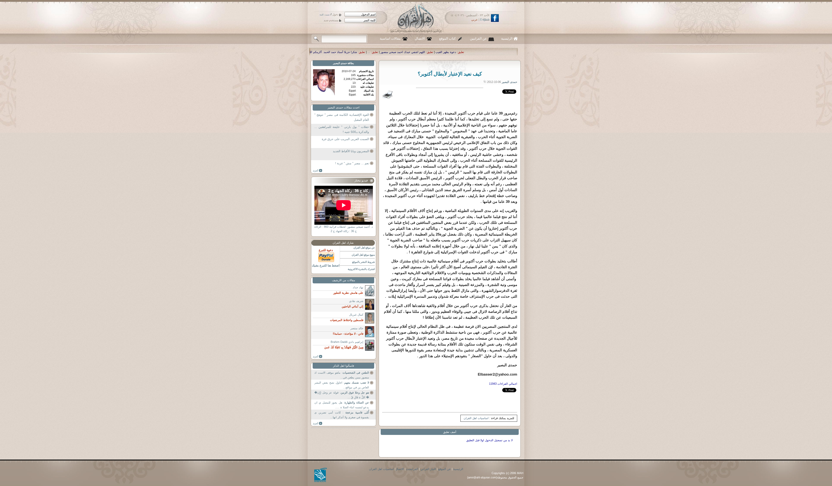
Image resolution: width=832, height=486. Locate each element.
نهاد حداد (358, 287)
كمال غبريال (356, 314)
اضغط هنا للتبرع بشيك (326, 265)
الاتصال (420, 38)
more (317, 170)
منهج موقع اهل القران (363, 254)
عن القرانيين (478, 38)
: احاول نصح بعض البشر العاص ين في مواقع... (341, 385)
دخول (335, 14)
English (484, 19)
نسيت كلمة (325, 14)
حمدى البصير (340, 63)
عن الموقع (444, 469)
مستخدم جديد (331, 20)
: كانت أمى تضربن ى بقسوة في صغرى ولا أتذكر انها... (341, 415)
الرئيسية (506, 38)
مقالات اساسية (390, 38)
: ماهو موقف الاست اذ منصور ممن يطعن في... (341, 375)
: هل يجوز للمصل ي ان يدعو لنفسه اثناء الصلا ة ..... (341, 405)
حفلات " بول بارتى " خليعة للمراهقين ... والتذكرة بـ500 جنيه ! (341, 129)
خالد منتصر (356, 328)
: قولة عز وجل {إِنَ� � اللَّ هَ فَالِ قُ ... (341, 395)
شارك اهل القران (343, 242)
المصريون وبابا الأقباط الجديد (351, 151)
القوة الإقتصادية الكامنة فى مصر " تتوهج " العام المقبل (341, 117)
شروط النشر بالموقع (363, 261)
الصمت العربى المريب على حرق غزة (345, 139)
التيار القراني (428, 469)
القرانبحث (412, 469)
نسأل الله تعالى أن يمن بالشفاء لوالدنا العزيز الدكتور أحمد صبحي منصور (327, 52)
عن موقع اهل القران (364, 247)
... (443, 52)
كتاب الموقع (447, 38)
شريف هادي (356, 301)
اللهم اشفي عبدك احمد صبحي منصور (477, 52)
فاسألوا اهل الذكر (343, 365)
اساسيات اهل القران (476, 418)
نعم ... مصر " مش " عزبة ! (352, 163)
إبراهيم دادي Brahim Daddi (347, 342)
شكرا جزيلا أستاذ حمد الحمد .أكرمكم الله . (406, 52)
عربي (474, 19)
